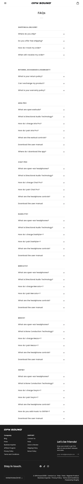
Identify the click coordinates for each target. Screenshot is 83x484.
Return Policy (32, 451)
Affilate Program (9, 448)
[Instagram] (48, 466)
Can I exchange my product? (31, 83)
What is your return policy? (30, 76)
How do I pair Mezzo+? (28, 345)
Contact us (52, 476)
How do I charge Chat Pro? (30, 182)
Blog (5, 439)
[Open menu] (7, 3)
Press (6, 442)
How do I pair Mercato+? (29, 293)
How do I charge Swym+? (29, 390)
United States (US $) (13, 478)
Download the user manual (30, 144)
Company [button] (7, 435)
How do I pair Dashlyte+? (29, 241)
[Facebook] (41, 466)
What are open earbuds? (29, 109)
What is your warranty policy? (31, 90)
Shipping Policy (33, 448)
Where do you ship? (27, 34)
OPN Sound (39, 476)
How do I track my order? (29, 48)
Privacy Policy (8, 451)
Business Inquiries (10, 445)
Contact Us (31, 439)
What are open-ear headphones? (33, 168)
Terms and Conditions (11, 454)
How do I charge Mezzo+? (29, 338)
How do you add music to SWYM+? (34, 411)
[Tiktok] (44, 466)
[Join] (77, 454)
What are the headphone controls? (34, 196)
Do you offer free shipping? (30, 41)
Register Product (73, 476)
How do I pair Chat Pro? (29, 189)
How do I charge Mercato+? (30, 286)
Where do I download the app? (32, 151)
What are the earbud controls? (32, 137)
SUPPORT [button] (31, 435)
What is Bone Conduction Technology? (35, 331)
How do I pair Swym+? (28, 397)
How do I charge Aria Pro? (30, 123)
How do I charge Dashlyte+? (31, 234)
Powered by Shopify (72, 480)
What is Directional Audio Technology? (35, 116)
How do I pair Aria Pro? (28, 130)
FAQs (29, 442)
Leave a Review (33, 445)
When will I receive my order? (31, 55)
